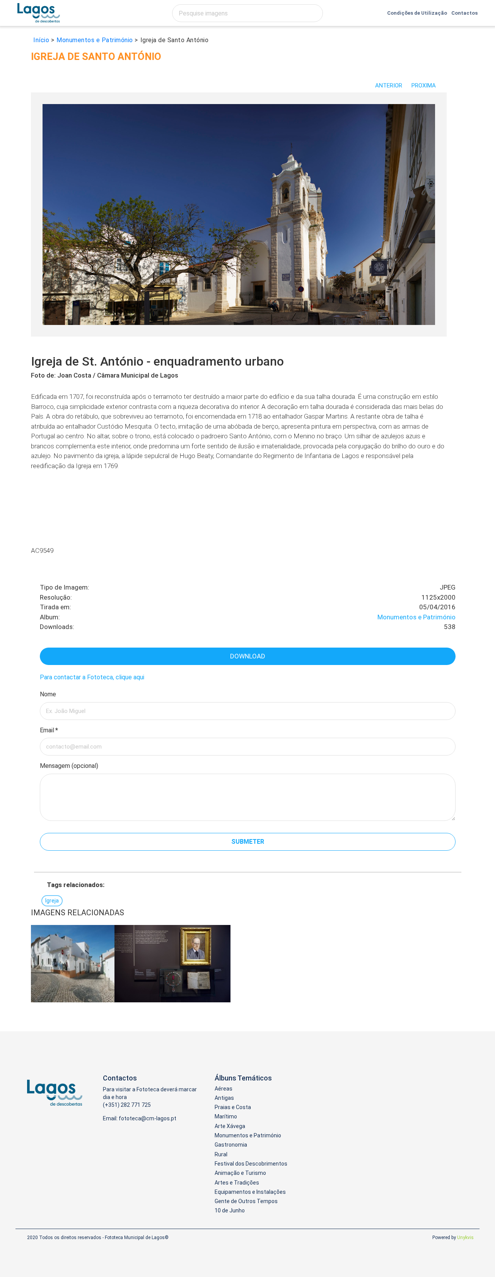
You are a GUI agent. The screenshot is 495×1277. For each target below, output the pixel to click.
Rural (221, 1154)
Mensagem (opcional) (69, 765)
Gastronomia (231, 1145)
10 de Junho (230, 1210)
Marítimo (226, 1116)
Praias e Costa (233, 1107)
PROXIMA (424, 85)
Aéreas (223, 1089)
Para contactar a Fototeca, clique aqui (92, 677)
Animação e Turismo (240, 1173)
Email (49, 730)
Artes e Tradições (237, 1183)
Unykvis (465, 1237)
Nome (48, 694)
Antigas (224, 1098)
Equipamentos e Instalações (250, 1192)
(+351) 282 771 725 (127, 1105)
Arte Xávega (230, 1126)
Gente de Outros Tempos (246, 1201)
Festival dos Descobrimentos (251, 1164)
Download (247, 656)
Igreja (52, 900)
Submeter (247, 841)
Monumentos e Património (416, 617)
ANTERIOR (388, 85)
